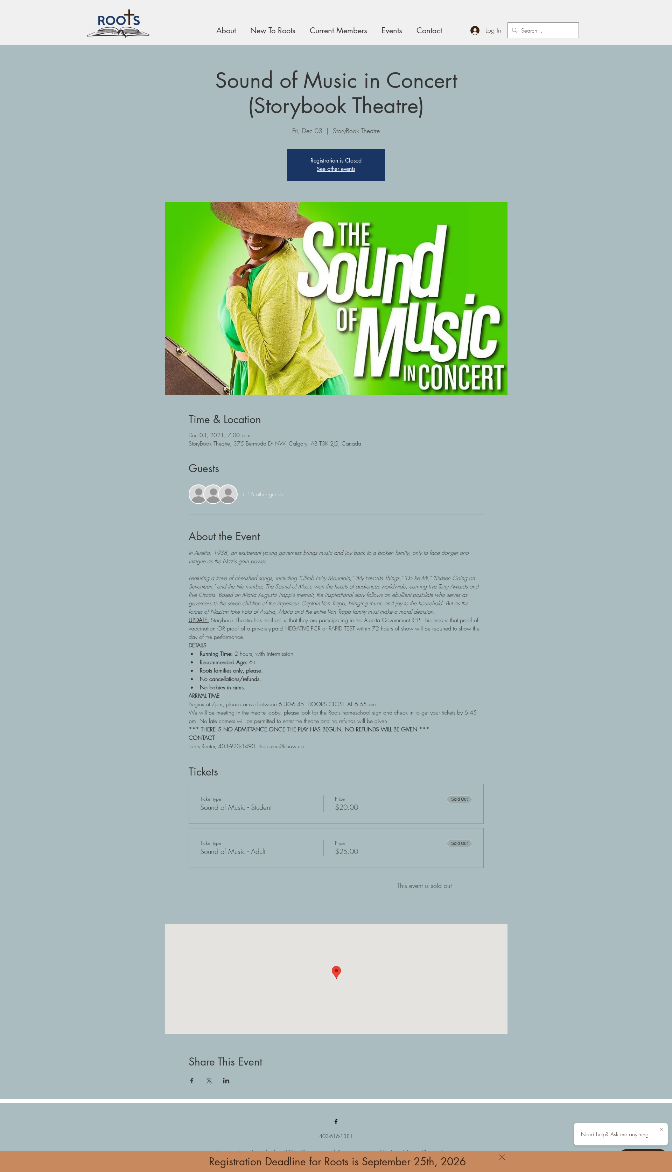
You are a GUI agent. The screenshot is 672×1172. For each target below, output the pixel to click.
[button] (502, 1157)
